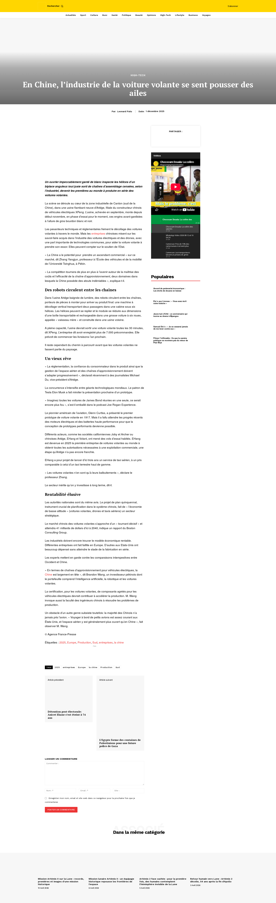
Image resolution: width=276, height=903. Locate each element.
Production (84, 642)
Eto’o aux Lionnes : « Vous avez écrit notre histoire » (169, 302)
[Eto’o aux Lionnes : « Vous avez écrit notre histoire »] (194, 302)
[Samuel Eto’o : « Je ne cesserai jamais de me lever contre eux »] (194, 328)
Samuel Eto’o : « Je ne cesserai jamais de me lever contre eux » (170, 327)
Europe (71, 642)
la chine (119, 642)
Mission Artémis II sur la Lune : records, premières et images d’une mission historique (61, 881)
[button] (55, 6)
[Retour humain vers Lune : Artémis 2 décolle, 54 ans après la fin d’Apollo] (214, 858)
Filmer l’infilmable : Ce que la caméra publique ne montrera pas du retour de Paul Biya (170, 340)
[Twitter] (169, 138)
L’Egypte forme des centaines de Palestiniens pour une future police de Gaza (120, 743)
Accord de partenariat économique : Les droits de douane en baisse (169, 289)
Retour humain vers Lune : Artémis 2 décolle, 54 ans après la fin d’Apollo (211, 880)
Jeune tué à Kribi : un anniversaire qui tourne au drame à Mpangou (170, 314)
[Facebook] (162, 138)
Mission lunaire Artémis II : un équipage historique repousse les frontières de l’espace (111, 881)
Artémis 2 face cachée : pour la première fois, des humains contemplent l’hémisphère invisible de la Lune (162, 881)
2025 (62, 642)
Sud (94, 642)
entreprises (98, 233)
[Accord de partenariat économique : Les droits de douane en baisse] (194, 289)
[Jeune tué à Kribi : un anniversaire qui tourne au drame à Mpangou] (194, 315)
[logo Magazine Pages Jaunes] (138, 5)
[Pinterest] (176, 138)
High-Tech (138, 75)
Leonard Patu (124, 111)
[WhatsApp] (182, 138)
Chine (48, 574)
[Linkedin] (189, 138)
